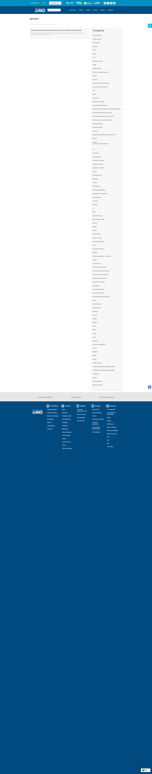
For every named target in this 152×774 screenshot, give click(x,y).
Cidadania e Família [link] (98, 61)
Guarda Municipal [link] (38, 24)
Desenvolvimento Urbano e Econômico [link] (102, 112)
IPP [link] (93, 208)
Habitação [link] (95, 178)
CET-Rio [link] (94, 53)
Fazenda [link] (95, 142)
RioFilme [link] (95, 318)
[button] (59, 10)
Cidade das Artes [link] (97, 68)
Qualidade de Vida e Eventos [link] (100, 278)
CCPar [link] (94, 50)
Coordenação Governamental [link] (100, 86)
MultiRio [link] (95, 226)
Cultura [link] (94, 94)
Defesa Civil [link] (96, 98)
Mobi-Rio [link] (95, 223)
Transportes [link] (96, 374)
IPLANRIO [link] (95, 204)
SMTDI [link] (94, 355)
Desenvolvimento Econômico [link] (100, 105)
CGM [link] (94, 57)
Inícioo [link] (31, 24)
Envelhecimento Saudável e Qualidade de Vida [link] (104, 134)
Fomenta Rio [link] (96, 153)
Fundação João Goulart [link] (98, 160)
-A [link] (42, 3)
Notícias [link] (95, 230)
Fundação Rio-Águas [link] (98, 164)
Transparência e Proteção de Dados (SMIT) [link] (103, 370)
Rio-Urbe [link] (95, 315)
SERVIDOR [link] (95, 10)
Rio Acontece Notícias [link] (98, 293)
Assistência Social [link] (97, 39)
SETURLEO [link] (95, 351)
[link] (150, 26)
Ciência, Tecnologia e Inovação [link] (100, 72)
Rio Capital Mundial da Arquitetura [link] (101, 296)
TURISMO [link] (81, 10)
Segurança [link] (95, 340)
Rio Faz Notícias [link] (97, 307)
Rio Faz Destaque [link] (97, 304)
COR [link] (94, 90)
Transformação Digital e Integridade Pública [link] (104, 366)
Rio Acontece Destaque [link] (98, 289)
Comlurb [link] (95, 79)
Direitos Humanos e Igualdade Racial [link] (102, 120)
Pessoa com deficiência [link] (99, 241)
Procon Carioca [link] (97, 263)
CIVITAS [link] (95, 75)
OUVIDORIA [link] (110, 10)
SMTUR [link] (94, 359)
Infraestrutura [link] (96, 186)
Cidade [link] (94, 64)
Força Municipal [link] (97, 156)
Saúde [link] (94, 333)
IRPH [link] (94, 212)
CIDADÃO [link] (88, 10)
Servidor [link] (95, 348)
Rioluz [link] (94, 326)
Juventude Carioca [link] (97, 215)
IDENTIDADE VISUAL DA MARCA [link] (106, 397)
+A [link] (44, 3)
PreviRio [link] (95, 259)
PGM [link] (94, 245)
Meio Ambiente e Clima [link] (98, 219)
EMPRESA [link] (102, 10)
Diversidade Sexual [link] (97, 123)
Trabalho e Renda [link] (97, 362)
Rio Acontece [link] (96, 285)
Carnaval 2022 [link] (96, 42)
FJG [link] (94, 149)
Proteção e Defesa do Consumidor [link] (101, 270)
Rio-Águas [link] (95, 311)
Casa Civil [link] (95, 46)
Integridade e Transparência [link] (100, 193)
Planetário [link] (95, 252)
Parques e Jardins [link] (97, 237)
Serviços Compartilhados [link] (99, 344)
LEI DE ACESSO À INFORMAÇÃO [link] (45, 397)
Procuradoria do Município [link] (99, 267)
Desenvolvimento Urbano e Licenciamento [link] (103, 116)
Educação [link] (95, 131)
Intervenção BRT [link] (97, 197)
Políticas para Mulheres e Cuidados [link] (102, 256)
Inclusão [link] (95, 182)
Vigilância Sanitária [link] (98, 385)
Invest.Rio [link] (95, 201)
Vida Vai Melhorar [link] (97, 381)
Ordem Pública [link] (96, 234)
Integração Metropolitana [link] (99, 190)
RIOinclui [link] (95, 322)
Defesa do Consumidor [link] (98, 101)
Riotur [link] (94, 329)
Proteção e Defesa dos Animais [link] (100, 274)
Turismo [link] (95, 377)
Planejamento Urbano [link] (98, 248)
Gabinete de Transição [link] (98, 167)
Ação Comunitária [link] (97, 35)
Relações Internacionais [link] (99, 282)
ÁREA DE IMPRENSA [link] (76, 397)
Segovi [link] (94, 337)
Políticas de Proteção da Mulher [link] (101, 143)
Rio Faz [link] (94, 300)
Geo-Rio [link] (95, 171)
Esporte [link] (94, 138)
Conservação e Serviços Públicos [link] (101, 83)
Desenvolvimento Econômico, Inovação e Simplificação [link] (106, 109)
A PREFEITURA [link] (72, 10)
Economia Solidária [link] (97, 127)
